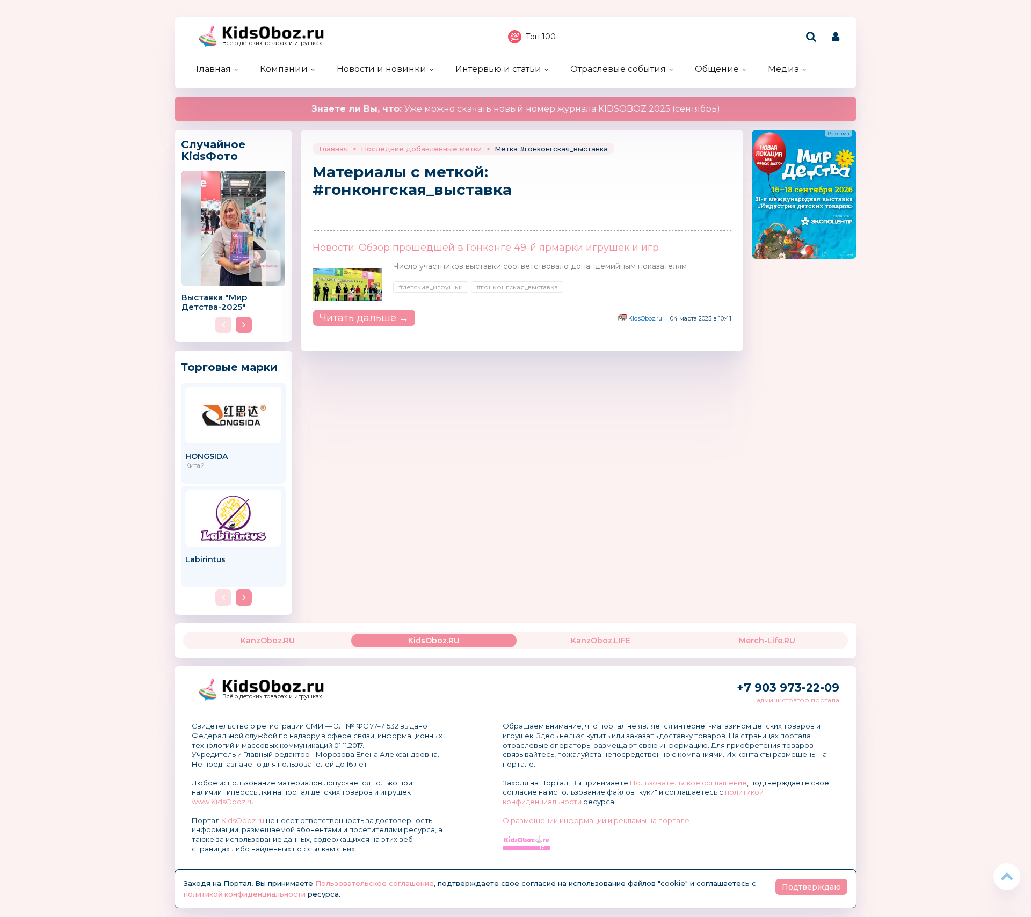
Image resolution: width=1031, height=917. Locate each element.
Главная (213, 69)
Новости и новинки (381, 69)
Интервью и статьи (498, 69)
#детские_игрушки (430, 287)
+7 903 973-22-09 (788, 687)
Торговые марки (229, 367)
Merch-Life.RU (767, 640)
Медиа (783, 69)
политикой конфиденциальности (245, 894)
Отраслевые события (618, 69)
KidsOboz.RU (434, 640)
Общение (717, 69)
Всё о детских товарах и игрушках (272, 43)
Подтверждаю (811, 887)
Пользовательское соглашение (688, 782)
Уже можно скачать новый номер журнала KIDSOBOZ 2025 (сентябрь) (515, 109)
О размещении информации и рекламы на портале (596, 820)
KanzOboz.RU (268, 640)
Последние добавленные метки (421, 148)
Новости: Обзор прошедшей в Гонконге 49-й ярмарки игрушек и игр (486, 247)
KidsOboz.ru (645, 318)
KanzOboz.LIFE (600, 640)
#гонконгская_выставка (517, 287)
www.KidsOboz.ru (223, 801)
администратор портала (798, 700)
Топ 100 (541, 36)
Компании (284, 69)
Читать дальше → (364, 318)
